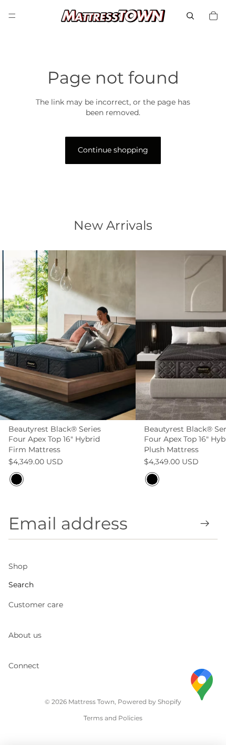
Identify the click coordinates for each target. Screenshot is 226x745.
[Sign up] (205, 523)
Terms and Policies (113, 718)
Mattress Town (91, 702)
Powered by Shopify (149, 702)
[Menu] (12, 16)
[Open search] (190, 15)
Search (21, 584)
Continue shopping (113, 150)
